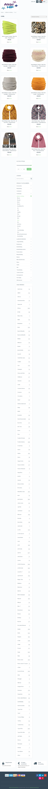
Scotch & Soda (24, 671)
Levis (24, 541)
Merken (18, 257)
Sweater (19, 226)
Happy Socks (24, 461)
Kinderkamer (19, 244)
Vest (18, 232)
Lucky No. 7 (24, 572)
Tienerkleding (19, 270)
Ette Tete (24, 426)
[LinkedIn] (42, 775)
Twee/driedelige (20, 230)
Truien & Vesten (20, 272)
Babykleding (19, 188)
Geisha (24, 453)
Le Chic (24, 530)
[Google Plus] (45, 775)
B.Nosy (24, 308)
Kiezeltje (24, 518)
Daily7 (24, 400)
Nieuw (18, 262)
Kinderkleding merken (21, 249)
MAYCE (24, 591)
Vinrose (24, 740)
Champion (24, 369)
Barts (10, 42)
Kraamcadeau (19, 252)
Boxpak (18, 200)
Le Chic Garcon (24, 533)
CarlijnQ (24, 362)
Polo (18, 214)
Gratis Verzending (41, 763)
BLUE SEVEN (24, 350)
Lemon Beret (24, 537)
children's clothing (20, 196)
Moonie (24, 614)
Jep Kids (24, 507)
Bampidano (24, 323)
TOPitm (24, 721)
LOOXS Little (24, 568)
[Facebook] (37, 775)
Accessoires (19, 186)
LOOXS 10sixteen (24, 564)
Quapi (24, 652)
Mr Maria (24, 618)
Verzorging (19, 277)
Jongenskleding (20, 241)
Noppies (24, 637)
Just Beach (24, 511)
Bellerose (24, 342)
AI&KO (24, 293)
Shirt (18, 218)
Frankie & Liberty (24, 442)
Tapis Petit (24, 709)
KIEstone (24, 514)
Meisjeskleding (20, 254)
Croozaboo (24, 396)
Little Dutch (24, 556)
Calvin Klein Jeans (24, 358)
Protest (24, 648)
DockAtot (24, 415)
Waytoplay (24, 744)
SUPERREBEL (24, 702)
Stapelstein (24, 694)
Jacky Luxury (24, 503)
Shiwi (24, 675)
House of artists (24, 465)
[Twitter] (40, 775)
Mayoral (24, 598)
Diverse (18, 204)
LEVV (24, 545)
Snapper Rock (24, 686)
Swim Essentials (24, 705)
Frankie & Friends (24, 438)
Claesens (24, 381)
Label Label (24, 526)
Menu (32, 1)
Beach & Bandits (24, 331)
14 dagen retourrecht (24, 763)
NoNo (24, 633)
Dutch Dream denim (24, 419)
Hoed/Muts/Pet (20, 206)
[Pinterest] (42, 778)
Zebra (24, 755)
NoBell (24, 629)
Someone (24, 690)
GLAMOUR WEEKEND (21, 239)
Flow (24, 434)
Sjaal (18, 220)
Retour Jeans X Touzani (24, 663)
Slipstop (24, 683)
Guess (24, 457)
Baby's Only (24, 316)
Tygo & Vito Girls (24, 732)
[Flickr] (40, 778)
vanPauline (24, 736)
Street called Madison (24, 698)
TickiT (24, 713)
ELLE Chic (24, 423)
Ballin (24, 319)
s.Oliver (24, 667)
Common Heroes (24, 388)
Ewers (24, 430)
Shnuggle (24, 679)
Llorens (24, 560)
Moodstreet (24, 610)
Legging (18, 212)
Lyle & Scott (24, 576)
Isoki (24, 495)
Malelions (24, 583)
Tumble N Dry (24, 725)
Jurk (18, 210)
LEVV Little (24, 549)
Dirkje (24, 407)
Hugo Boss (24, 472)
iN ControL (24, 488)
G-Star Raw (24, 446)
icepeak (24, 480)
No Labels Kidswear (24, 625)
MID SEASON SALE (21, 259)
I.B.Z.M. (24, 476)
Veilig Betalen (8, 762)
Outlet (18, 264)
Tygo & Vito (24, 728)
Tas (18, 228)
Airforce (24, 297)
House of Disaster (24, 469)
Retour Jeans (24, 660)
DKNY (24, 411)
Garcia (24, 449)
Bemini (24, 346)
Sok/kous (19, 224)
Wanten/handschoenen (22, 234)
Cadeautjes (19, 193)
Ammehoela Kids (24, 300)
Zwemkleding (20, 236)
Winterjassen (19, 280)
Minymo (24, 602)
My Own (24, 621)
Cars (24, 365)
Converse (24, 392)
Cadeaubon (19, 191)
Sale (17, 267)
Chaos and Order (24, 373)
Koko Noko (24, 522)
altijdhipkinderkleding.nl (34, 787)
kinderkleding (19, 246)
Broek (18, 202)
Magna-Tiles (24, 579)
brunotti (24, 354)
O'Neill (24, 644)
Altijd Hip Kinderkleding (13, 787)
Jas (18, 208)
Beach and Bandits (24, 335)
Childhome (24, 377)
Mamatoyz (24, 587)
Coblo (24, 384)
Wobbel (24, 747)
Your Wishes (24, 751)
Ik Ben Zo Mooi (24, 484)
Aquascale (24, 304)
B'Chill (24, 312)
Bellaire (24, 339)
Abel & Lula (24, 289)
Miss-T (24, 606)
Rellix (24, 656)
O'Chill (24, 640)
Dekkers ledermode (24, 404)
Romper (18, 216)
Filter (29, 169)
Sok (18, 222)
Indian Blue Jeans (24, 491)
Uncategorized (20, 275)
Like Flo (24, 553)
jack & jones (24, 499)
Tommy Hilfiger (24, 717)
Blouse (18, 198)
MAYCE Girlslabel (24, 595)
